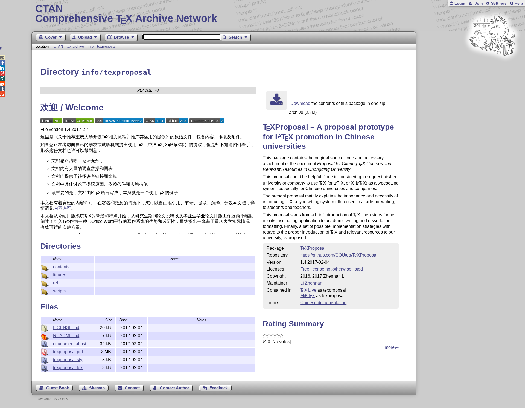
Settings (499, 3)
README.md (66, 335)
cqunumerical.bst (69, 343)
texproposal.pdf (68, 351)
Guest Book (57, 388)
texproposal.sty (67, 359)
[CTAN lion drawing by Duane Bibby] (492, 66)
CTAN (58, 46)
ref (55, 282)
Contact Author (174, 388)
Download (300, 103)
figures (59, 274)
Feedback (218, 388)
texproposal (106, 46)
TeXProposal (312, 248)
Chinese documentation (323, 302)
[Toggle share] (1, 48)
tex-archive (75, 46)
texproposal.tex (68, 367)
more (390, 347)
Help (519, 3)
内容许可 (62, 208)
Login (459, 3)
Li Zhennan (311, 283)
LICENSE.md (66, 327)
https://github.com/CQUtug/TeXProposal (338, 255)
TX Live (308, 290)
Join (479, 3)
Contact (132, 388)
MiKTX (307, 295)
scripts (59, 291)
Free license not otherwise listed (331, 269)
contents (61, 267)
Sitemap (97, 388)
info (91, 46)
